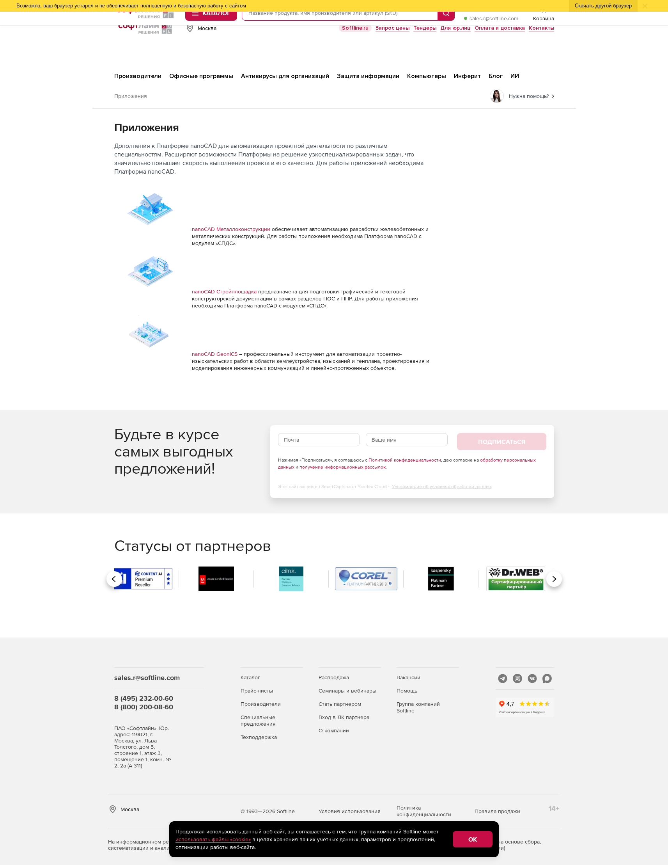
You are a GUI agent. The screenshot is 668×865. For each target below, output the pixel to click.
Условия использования (350, 811)
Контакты (541, 28)
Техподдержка (259, 737)
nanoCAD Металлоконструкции (231, 229)
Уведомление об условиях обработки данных (442, 486)
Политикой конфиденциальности (405, 460)
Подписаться (501, 441)
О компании (334, 730)
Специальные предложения (258, 720)
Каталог (250, 677)
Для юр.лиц (455, 28)
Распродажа (334, 677)
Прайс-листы (257, 690)
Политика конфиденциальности (424, 811)
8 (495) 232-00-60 (143, 698)
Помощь (407, 690)
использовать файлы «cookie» (213, 839)
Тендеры (424, 28)
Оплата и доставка (500, 28)
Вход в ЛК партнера (344, 717)
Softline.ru (355, 28)
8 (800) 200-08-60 (143, 707)
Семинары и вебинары (347, 690)
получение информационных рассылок (342, 467)
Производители (261, 704)
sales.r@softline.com (494, 18)
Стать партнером (340, 704)
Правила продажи (497, 811)
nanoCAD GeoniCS (214, 354)
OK (472, 839)
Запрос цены (392, 28)
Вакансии (408, 677)
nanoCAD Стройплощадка (224, 291)
